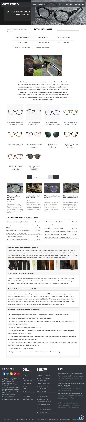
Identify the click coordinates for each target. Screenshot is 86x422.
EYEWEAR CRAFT (28, 399)
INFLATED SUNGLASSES (44, 383)
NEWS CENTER (28, 383)
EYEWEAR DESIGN (42, 412)
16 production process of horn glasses (17, 239)
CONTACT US (79, 4)
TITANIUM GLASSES (43, 396)
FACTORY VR (27, 396)
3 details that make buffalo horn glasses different (58, 231)
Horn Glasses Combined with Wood (16, 233)
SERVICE (69, 4)
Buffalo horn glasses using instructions (17, 222)
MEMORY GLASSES (43, 394)
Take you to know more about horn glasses (18, 230)
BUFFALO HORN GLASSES (44, 401)
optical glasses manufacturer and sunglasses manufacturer (56, 419)
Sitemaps (74, 419)
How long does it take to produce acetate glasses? (70, 393)
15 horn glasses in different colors (54, 222)
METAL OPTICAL (42, 391)
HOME (34, 4)
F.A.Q (25, 386)
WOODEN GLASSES (43, 407)
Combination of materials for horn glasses (56, 234)
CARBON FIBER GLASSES (44, 409)
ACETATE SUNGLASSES (44, 378)
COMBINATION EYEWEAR (44, 404)
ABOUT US (41, 4)
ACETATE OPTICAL (42, 381)
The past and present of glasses (66, 402)
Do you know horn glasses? (14, 236)
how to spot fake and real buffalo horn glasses (57, 237)
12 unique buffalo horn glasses (53, 225)
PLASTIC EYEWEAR (43, 399)
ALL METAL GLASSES (43, 386)
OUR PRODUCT (28, 381)
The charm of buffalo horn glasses (54, 228)
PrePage (35, 177)
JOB (25, 388)
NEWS (60, 4)
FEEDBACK (27, 391)
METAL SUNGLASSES (43, 388)
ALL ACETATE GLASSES (44, 375)
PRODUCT (52, 4)
